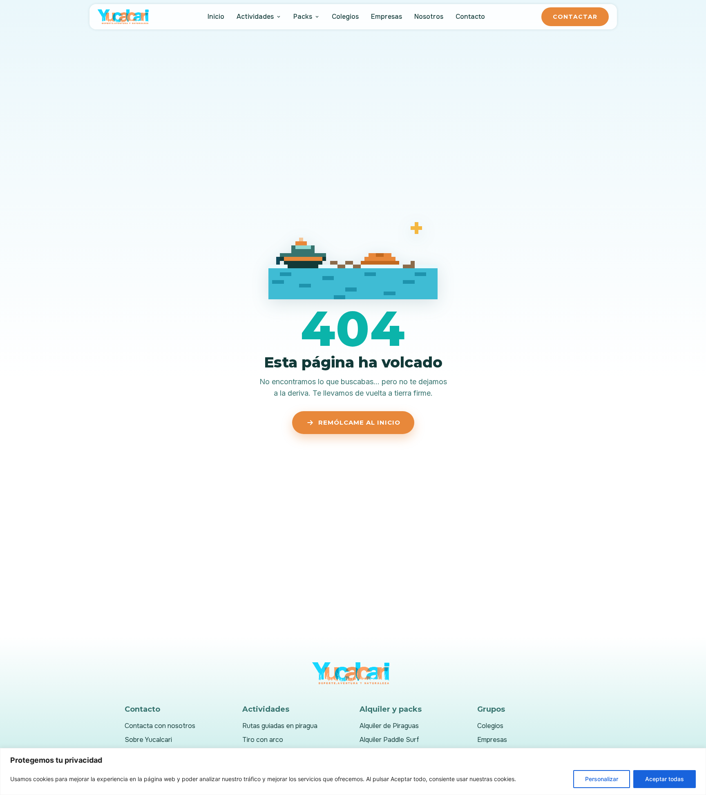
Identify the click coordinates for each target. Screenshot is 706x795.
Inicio (216, 16)
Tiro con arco (262, 739)
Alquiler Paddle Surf (389, 739)
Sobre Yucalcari (148, 739)
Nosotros (428, 16)
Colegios (345, 16)
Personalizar (601, 778)
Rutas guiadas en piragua (279, 726)
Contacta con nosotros (160, 726)
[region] (353, 771)
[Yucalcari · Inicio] (125, 16)
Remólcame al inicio (359, 422)
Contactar (575, 16)
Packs (302, 16)
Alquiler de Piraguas (389, 726)
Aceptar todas (664, 778)
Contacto (470, 16)
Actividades (255, 16)
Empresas (386, 16)
